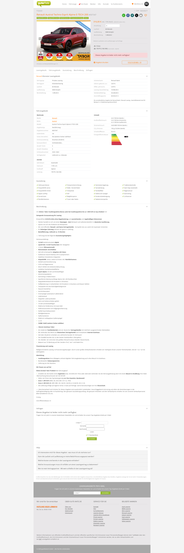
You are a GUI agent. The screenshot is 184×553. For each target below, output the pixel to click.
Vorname (83, 426)
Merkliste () (138, 4)
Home (64, 4)
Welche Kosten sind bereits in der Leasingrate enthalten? (58, 460)
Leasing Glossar (98, 513)
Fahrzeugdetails (54, 70)
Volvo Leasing (126, 521)
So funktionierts (116, 4)
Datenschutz (69, 511)
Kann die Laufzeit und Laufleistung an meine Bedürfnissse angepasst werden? (66, 456)
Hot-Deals (84, 4)
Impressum (68, 513)
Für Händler (69, 509)
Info (99, 4)
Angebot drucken (101, 62)
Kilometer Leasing (99, 523)
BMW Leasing (126, 509)
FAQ (94, 509)
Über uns (68, 507)
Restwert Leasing (98, 525)
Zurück (40, 10)
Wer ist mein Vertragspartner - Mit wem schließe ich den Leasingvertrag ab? (65, 468)
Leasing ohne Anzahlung (101, 515)
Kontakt (106, 4)
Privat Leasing (97, 517)
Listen (92, 432)
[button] (123, 15)
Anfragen (89, 70)
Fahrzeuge (72, 4)
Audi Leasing (126, 507)
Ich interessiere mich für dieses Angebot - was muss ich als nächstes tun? (64, 452)
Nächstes (143, 10)
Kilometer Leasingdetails (48, 76)
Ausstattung (67, 70)
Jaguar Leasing (126, 515)
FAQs (38, 448)
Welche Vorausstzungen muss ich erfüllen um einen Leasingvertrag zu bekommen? (68, 464)
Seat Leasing (126, 517)
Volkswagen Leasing (128, 519)
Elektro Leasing (98, 521)
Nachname (82, 429)
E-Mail (78, 423)
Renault (54, 118)
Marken (93, 4)
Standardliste (93, 435)
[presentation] (40, 38)
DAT (40, 539)
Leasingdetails (41, 70)
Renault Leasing (127, 513)
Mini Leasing (126, 511)
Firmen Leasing (98, 519)
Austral (54, 121)
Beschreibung (79, 70)
